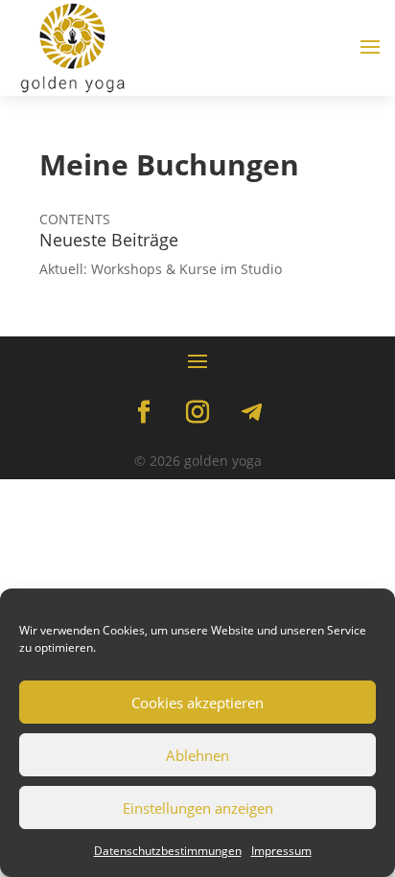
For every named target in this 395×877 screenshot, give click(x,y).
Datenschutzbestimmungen (168, 850)
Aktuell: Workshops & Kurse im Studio (160, 269)
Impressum (281, 850)
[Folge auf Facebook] (144, 412)
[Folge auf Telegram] (251, 412)
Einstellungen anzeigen (198, 808)
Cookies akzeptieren (197, 702)
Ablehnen (197, 755)
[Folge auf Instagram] (197, 412)
